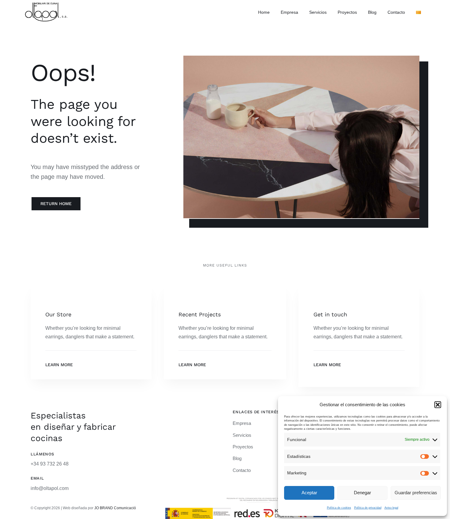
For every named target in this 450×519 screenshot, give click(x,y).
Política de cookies (339, 507)
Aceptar (309, 492)
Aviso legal (391, 507)
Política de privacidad (367, 507)
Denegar (362, 492)
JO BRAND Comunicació (115, 508)
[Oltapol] (46, 4)
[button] (438, 405)
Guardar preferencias (416, 492)
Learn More (59, 364)
